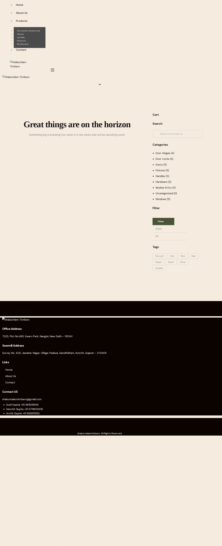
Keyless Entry (164, 187)
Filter (161, 221)
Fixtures (160, 170)
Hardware (161, 182)
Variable (159, 268)
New (183, 256)
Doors (159, 164)
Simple (158, 262)
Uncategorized (164, 193)
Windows (161, 199)
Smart (171, 262)
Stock (183, 262)
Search (156, 134)
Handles (160, 176)
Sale (193, 256)
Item (172, 256)
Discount (159, 256)
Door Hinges (163, 153)
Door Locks (162, 159)
